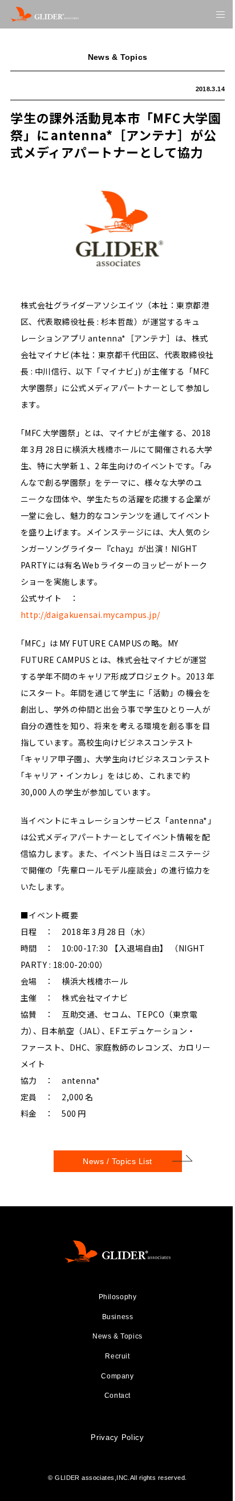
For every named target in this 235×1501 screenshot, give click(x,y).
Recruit (117, 1356)
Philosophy (118, 1297)
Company (117, 1376)
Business (117, 1317)
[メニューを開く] (220, 14)
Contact (117, 1396)
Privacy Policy (117, 1437)
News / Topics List (117, 1161)
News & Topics (117, 1336)
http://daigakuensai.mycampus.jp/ (90, 614)
